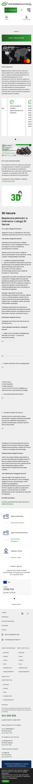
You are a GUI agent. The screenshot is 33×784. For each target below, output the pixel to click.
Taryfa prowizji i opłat (8, 181)
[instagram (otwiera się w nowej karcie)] (22, 614)
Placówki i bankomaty (8, 621)
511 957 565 (7, 745)
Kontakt (4, 630)
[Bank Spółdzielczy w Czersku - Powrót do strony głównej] (16, 4)
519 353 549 (8, 757)
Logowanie (12, 10)
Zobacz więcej (16, 604)
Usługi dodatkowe (8, 671)
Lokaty (5, 660)
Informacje (5, 625)
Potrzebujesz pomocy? (13, 640)
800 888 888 (9, 715)
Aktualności (5, 617)
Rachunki (6, 652)
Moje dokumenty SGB (12, 634)
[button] (11, 139)
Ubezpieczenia (7, 668)
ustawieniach (13, 778)
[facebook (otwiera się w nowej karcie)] (28, 614)
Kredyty (5, 656)
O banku (4, 612)
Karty (4, 664)
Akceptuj (5, 781)
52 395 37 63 (8, 733)
